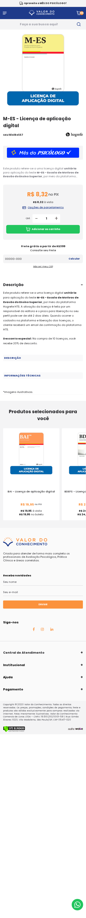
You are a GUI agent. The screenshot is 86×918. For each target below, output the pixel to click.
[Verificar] (14, 731)
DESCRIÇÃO (12, 358)
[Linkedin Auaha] (52, 630)
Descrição (13, 284)
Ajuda (8, 677)
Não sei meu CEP (43, 266)
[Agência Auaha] (71, 729)
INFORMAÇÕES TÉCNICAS (22, 375)
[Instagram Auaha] (42, 630)
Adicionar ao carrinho (46, 229)
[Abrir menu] (4, 13)
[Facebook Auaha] (34, 630)
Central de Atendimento (23, 653)
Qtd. (28, 218)
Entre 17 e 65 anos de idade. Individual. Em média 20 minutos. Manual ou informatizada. (31, 377)
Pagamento (13, 689)
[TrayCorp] (79, 729)
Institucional (14, 665)
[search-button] (79, 24)
